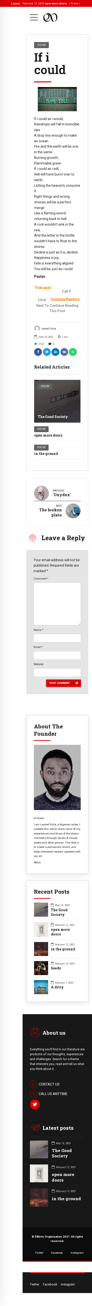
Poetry (45, 386)
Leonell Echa (49, 328)
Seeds (56, 968)
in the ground (46, 453)
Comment (41, 578)
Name (38, 630)
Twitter (39, 1252)
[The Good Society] (57, 401)
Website (38, 664)
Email (38, 647)
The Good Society (53, 416)
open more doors (48, 435)
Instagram (77, 1252)
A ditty (57, 987)
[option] (57, 99)
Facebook (57, 1252)
